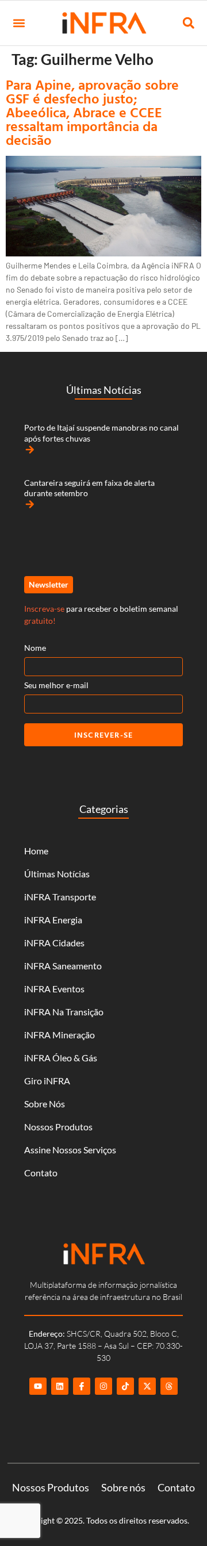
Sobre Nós (44, 1103)
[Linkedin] (59, 1386)
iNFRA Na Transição (63, 1011)
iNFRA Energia (53, 919)
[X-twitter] (147, 1386)
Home (36, 850)
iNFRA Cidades (54, 942)
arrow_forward (30, 449)
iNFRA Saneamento (63, 965)
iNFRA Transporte (60, 896)
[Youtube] (38, 1386)
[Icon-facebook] (81, 1386)
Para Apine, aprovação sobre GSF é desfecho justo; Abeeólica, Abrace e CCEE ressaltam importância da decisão (92, 112)
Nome (35, 648)
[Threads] (169, 1386)
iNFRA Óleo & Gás (60, 1057)
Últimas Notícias (57, 873)
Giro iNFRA (47, 1080)
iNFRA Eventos (54, 988)
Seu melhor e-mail (56, 685)
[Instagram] (103, 1386)
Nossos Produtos (58, 1126)
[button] (18, 23)
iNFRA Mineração (59, 1034)
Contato (40, 1172)
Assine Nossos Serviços (70, 1149)
